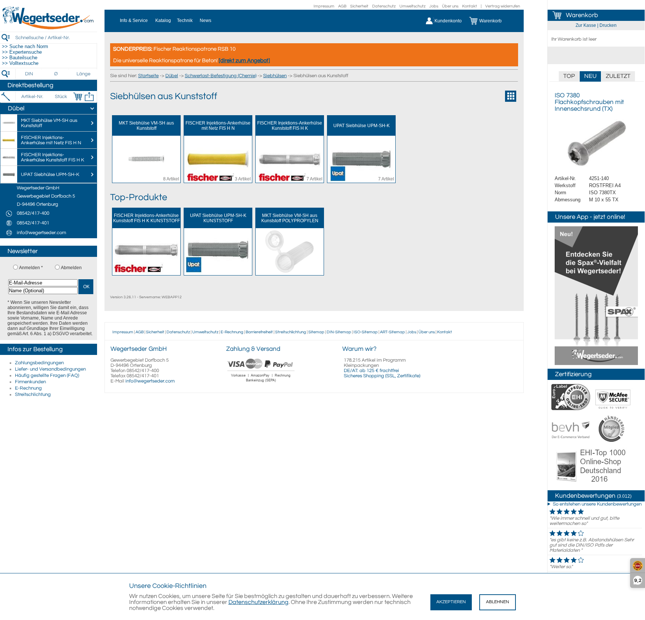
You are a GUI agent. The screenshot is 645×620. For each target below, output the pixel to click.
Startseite (148, 75)
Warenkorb (582, 15)
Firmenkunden (30, 381)
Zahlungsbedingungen (39, 362)
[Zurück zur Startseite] (48, 28)
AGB (342, 6)
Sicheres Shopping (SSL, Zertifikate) (382, 375)
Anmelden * (31, 267)
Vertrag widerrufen (502, 6)
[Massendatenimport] (89, 96)
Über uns (450, 6)
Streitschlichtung (33, 394)
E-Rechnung (28, 388)
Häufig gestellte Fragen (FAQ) (47, 375)
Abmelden (71, 267)
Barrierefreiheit (259, 332)
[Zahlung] (261, 382)
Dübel (171, 75)
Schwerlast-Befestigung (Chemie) (220, 75)
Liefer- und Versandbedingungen (50, 369)
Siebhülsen (275, 75)
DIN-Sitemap (339, 332)
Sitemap (316, 332)
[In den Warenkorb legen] (77, 96)
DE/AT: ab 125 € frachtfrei (371, 370)
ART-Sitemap (392, 332)
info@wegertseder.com (150, 381)
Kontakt (469, 6)
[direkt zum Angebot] (244, 60)
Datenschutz (384, 6)
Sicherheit (359, 6)
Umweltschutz (412, 6)
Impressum (324, 6)
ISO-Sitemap (365, 332)
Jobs (433, 6)
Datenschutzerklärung (258, 602)
